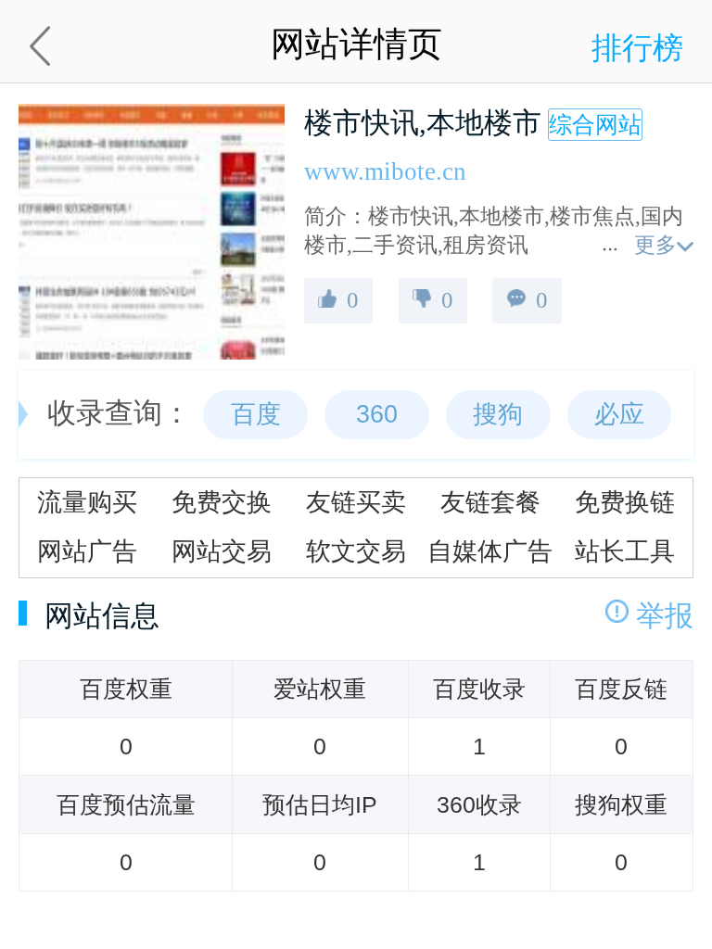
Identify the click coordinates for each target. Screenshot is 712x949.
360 (377, 414)
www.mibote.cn (385, 171)
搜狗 (498, 414)
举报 (664, 616)
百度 (256, 414)
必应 (619, 414)
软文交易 (356, 551)
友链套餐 (490, 502)
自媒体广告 (490, 551)
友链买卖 (356, 502)
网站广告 (87, 551)
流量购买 (87, 502)
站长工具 (625, 551)
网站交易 (222, 551)
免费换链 (625, 502)
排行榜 (637, 48)
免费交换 (222, 502)
